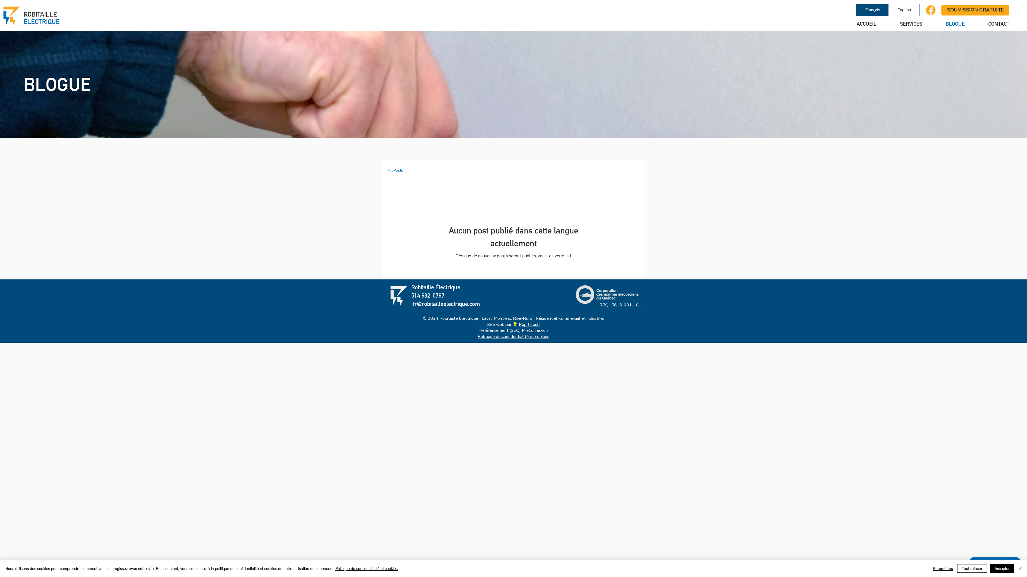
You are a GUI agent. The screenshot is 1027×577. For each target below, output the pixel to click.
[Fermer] (1020, 568)
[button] (903, 23)
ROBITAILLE (42, 18)
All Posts (395, 170)
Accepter (1002, 568)
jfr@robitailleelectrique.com (445, 303)
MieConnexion (535, 330)
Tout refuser (972, 568)
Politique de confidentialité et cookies (513, 337)
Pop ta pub (529, 325)
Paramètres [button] (943, 568)
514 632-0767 (427, 295)
